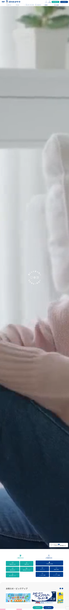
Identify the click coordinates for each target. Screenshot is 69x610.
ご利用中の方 (64, 1)
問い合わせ (38, 607)
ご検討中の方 (56, 1)
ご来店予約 (49, 607)
